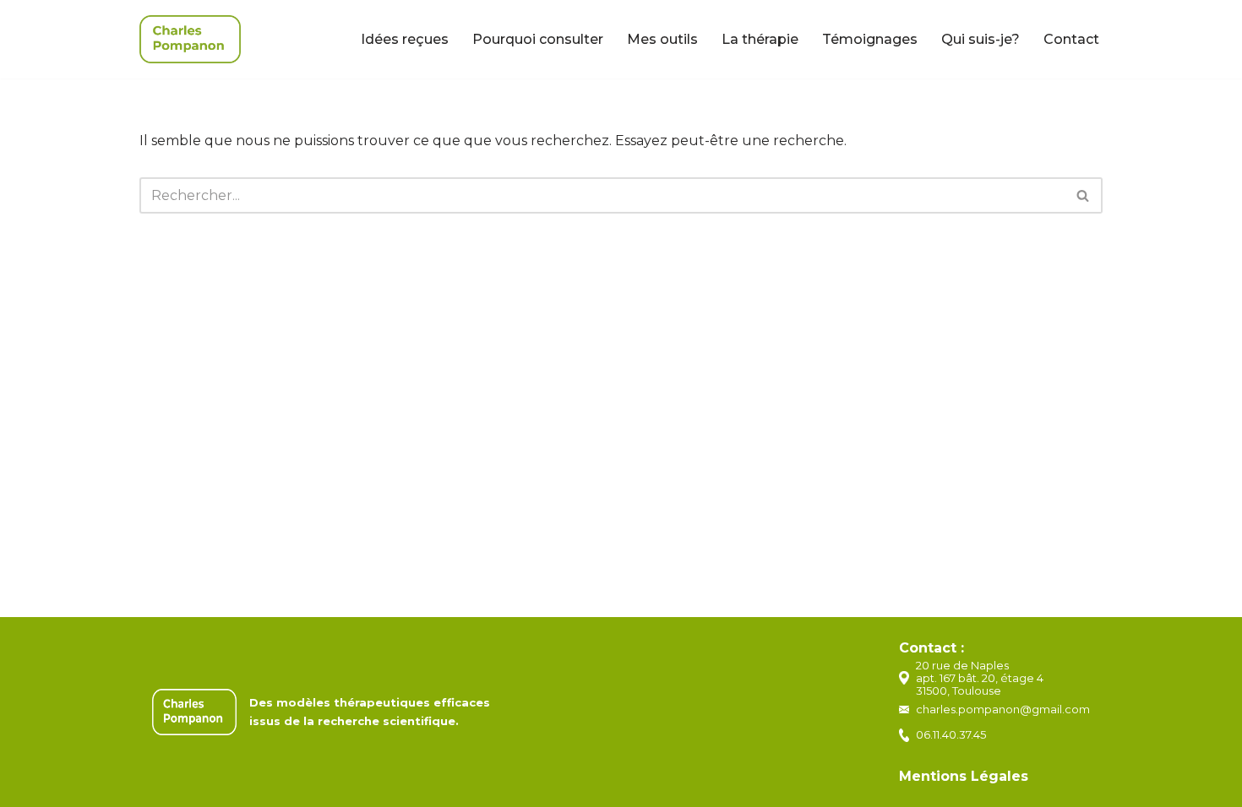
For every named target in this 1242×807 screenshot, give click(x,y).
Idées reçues (405, 39)
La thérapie (760, 39)
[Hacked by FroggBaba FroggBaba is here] (190, 39)
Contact (1071, 39)
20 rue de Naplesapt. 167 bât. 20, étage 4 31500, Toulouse (979, 677)
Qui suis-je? (980, 39)
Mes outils (662, 39)
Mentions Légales (963, 776)
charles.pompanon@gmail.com (1003, 709)
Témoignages (870, 39)
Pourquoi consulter (537, 39)
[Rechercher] (1084, 195)
